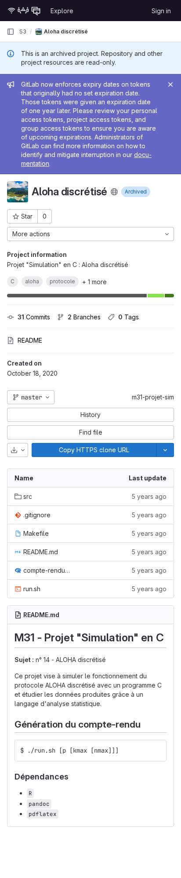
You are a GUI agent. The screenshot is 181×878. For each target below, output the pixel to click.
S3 (22, 31)
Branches (84, 317)
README (30, 340)
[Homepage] (24, 11)
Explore (62, 11)
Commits (34, 317)
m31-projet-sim (153, 397)
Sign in (161, 11)
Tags (128, 317)
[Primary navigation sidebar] (11, 32)
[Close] (170, 84)
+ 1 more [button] (94, 281)
